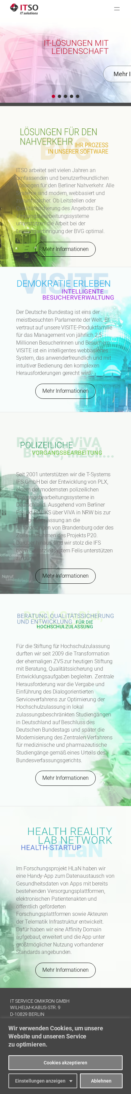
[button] (53, 96)
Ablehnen (101, 1081)
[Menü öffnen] (117, 9)
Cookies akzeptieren (65, 1062)
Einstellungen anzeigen (40, 1081)
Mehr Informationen (65, 249)
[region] (65, 1056)
